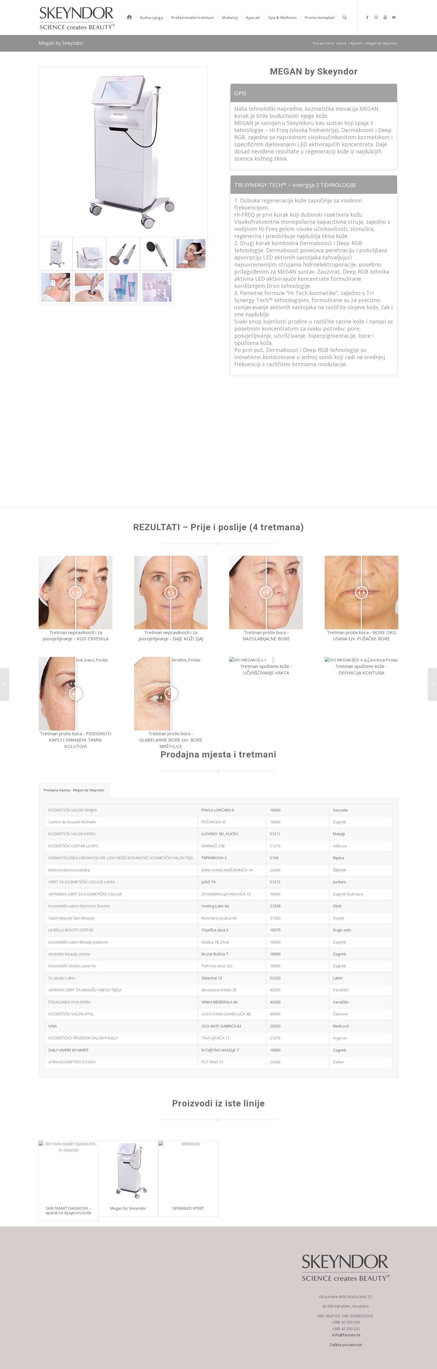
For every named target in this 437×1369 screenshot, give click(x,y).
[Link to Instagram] (376, 17)
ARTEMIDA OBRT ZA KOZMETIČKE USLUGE (85, 894)
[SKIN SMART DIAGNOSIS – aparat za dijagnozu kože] (68, 1170)
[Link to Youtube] (385, 17)
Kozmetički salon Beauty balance (78, 942)
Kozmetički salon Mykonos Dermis (80, 906)
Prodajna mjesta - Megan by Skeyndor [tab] (74, 790)
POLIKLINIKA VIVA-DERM (69, 1002)
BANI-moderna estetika (69, 870)
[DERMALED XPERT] (188, 1170)
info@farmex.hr (346, 1335)
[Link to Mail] (393, 17)
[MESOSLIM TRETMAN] (4, 684)
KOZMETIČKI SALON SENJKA (72, 810)
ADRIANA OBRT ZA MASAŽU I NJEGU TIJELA (85, 989)
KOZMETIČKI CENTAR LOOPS (73, 846)
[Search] (344, 17)
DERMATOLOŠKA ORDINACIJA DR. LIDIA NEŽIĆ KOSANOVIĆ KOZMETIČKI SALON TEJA (120, 857)
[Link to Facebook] (367, 17)
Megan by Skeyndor (61, 43)
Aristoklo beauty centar (69, 954)
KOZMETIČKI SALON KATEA (72, 833)
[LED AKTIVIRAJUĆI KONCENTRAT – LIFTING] (432, 684)
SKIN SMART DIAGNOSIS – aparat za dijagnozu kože (68, 1210)
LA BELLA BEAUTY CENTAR (70, 930)
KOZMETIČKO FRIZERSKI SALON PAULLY (83, 1038)
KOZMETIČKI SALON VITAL (71, 1014)
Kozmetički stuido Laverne (72, 965)
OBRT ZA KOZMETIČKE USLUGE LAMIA (81, 881)
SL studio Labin (62, 978)
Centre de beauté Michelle (72, 822)
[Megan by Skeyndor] (128, 1170)
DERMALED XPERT (188, 1208)
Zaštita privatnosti (345, 1344)
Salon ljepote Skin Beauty (71, 918)
